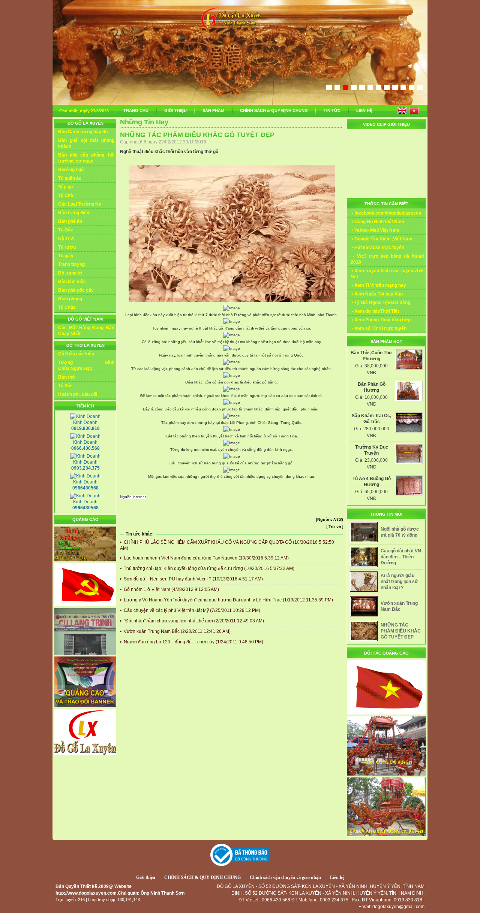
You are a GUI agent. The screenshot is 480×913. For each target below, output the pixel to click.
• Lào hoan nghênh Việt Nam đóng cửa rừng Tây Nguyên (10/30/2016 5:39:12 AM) (204, 558)
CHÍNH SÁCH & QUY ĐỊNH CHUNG (274, 110)
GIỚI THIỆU (175, 110)
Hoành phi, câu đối (77, 394)
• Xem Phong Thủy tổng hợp (381, 319)
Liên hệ (337, 877)
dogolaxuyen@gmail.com (398, 906)
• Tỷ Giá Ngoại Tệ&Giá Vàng (380, 302)
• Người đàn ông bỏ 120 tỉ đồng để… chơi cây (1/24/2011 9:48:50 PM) (191, 641)
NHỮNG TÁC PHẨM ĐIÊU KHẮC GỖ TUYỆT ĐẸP (401, 631)
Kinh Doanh (85, 425)
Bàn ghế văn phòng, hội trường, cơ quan (86, 158)
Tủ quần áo (69, 178)
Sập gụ (65, 186)
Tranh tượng (71, 264)
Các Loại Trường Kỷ (79, 204)
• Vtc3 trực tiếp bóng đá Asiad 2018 (387, 259)
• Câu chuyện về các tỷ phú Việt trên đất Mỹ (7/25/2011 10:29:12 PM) (190, 610)
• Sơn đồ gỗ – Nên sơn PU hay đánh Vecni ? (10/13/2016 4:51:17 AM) (191, 579)
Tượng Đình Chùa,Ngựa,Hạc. (86, 365)
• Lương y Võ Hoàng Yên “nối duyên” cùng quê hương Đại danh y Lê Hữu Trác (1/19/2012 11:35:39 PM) (226, 600)
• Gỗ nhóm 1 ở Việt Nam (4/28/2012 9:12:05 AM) (169, 589)
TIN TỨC (332, 110)
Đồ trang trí (70, 273)
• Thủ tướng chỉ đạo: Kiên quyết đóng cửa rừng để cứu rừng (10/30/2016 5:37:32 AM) (207, 568)
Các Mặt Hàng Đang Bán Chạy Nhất (86, 330)
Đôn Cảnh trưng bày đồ (83, 131)
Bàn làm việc (72, 281)
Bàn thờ (66, 377)
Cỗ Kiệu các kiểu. (76, 354)
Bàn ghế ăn (70, 221)
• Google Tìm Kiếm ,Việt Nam (381, 239)
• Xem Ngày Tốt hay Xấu (377, 294)
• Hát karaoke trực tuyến (377, 247)
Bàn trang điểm (74, 212)
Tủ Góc (65, 230)
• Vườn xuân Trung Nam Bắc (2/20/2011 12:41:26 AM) (175, 631)
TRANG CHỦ (135, 110)
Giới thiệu (145, 877)
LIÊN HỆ (364, 110)
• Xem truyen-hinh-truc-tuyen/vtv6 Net (387, 273)
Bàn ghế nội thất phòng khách (86, 143)
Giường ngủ (71, 169)
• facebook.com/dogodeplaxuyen (386, 213)
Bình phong (70, 298)
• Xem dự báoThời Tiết (375, 311)
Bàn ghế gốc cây (76, 290)
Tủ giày (66, 255)
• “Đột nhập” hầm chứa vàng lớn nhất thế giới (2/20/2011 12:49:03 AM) (192, 621)
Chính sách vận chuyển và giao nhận (285, 877)
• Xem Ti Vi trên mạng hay (378, 285)
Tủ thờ (65, 385)
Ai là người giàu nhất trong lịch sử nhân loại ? (399, 581)
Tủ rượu (67, 247)
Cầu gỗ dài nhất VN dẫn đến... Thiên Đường (401, 556)
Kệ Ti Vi (66, 238)
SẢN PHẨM (213, 110)
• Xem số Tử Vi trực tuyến (378, 328)
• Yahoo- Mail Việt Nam (375, 230)
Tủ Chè (65, 195)
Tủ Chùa (67, 307)
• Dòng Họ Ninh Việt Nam (377, 221)
